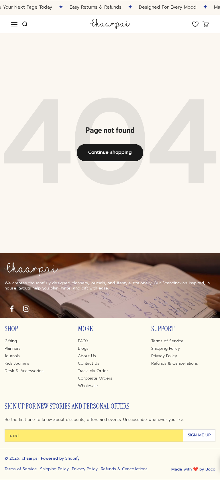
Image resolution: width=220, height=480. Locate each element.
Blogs (83, 348)
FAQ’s (83, 341)
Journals (12, 356)
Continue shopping (110, 152)
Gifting (11, 341)
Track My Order (93, 371)
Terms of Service (167, 341)
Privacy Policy (164, 356)
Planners (13, 348)
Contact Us (88, 363)
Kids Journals (17, 363)
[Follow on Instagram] (26, 308)
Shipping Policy (165, 348)
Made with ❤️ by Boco (193, 469)
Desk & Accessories (24, 371)
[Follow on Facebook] (12, 308)
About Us (87, 356)
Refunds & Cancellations (174, 363)
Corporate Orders (95, 378)
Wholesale (88, 385)
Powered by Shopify (60, 458)
